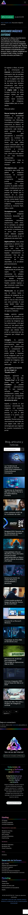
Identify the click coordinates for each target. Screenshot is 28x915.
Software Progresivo (7, 867)
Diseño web (8, 22)
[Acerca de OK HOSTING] (14, 804)
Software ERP (5, 869)
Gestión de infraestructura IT (10, 865)
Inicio (2, 22)
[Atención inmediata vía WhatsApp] (14, 757)
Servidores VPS (6, 846)
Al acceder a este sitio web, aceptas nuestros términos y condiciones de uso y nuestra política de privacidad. (14, 901)
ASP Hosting (5, 834)
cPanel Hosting (6, 832)
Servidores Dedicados (7, 844)
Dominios (4, 854)
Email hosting (5, 838)
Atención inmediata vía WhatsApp (14, 756)
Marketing (4, 881)
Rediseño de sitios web (8, 885)
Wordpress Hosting (7, 831)
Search (22, 449)
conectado (15, 725)
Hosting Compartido (7, 822)
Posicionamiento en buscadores (10, 887)
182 (16, 711)
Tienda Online (5, 883)
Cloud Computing (6, 848)
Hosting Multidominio (7, 824)
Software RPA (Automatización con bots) (13, 872)
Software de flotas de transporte (11, 870)
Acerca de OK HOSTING (14, 803)
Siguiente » (7, 713)
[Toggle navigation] (25, 2)
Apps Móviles (5, 863)
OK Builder (4, 820)
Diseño (4, 889)
